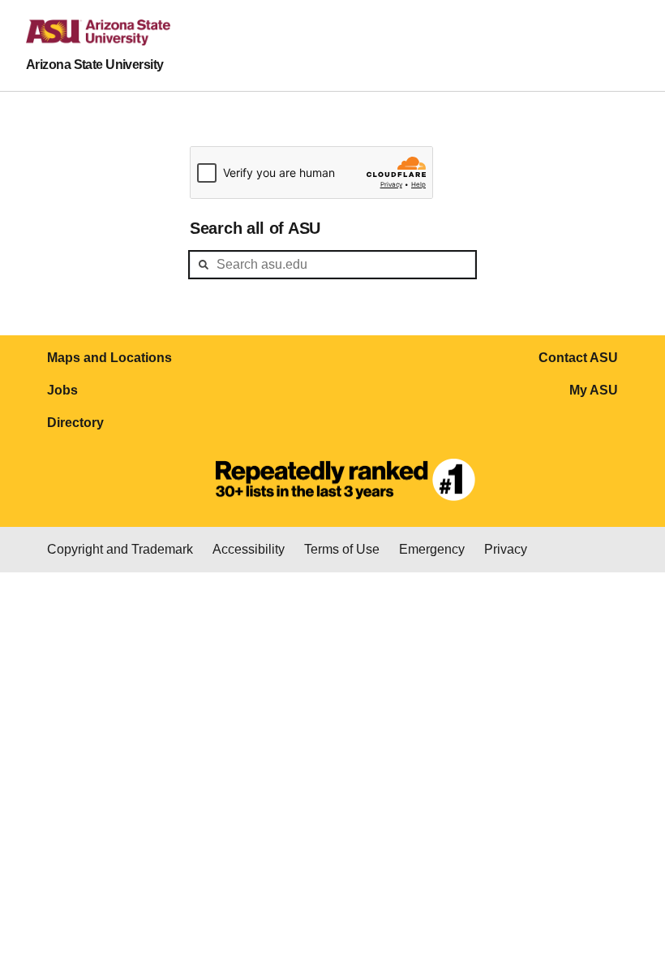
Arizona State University (95, 64)
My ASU (593, 390)
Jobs (62, 390)
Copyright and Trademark (120, 549)
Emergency (432, 549)
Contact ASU (578, 358)
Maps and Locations (109, 358)
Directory (75, 422)
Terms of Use (342, 549)
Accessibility (248, 549)
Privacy (505, 549)
